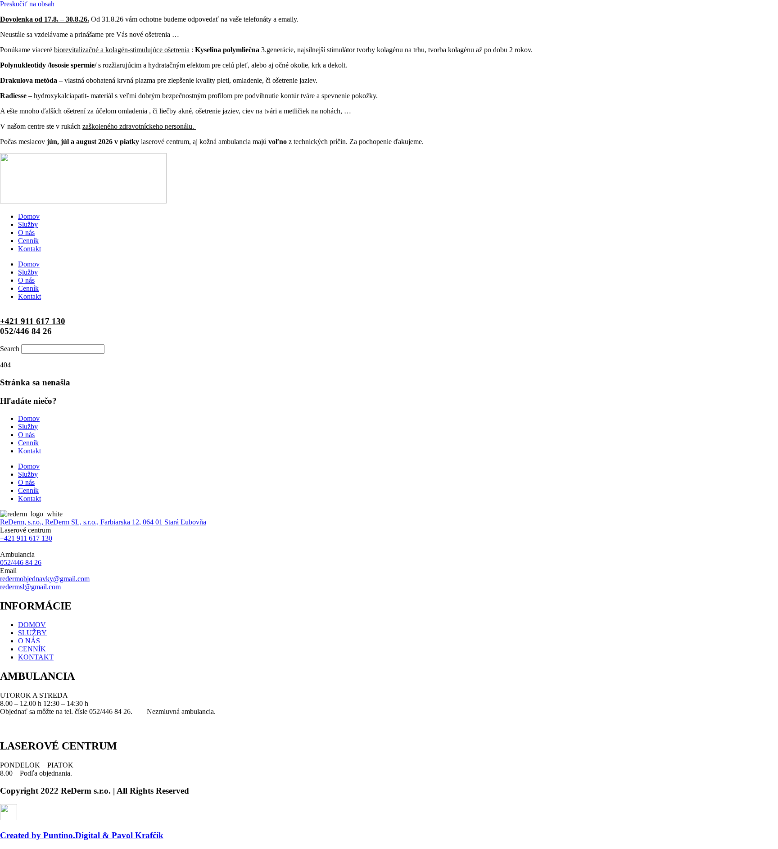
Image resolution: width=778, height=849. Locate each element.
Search (9, 348)
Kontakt (29, 249)
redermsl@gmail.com (30, 587)
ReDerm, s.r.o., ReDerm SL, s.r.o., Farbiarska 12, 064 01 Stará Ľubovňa (103, 522)
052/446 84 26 (20, 562)
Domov (29, 216)
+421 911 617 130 (32, 321)
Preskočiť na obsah (27, 4)
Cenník (28, 240)
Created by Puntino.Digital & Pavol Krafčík (81, 835)
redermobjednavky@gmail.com (45, 579)
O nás (26, 232)
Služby (28, 224)
